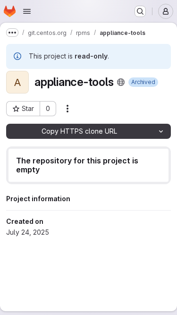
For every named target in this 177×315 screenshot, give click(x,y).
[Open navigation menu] (26, 11)
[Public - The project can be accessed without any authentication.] (121, 82)
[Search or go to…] (140, 11)
